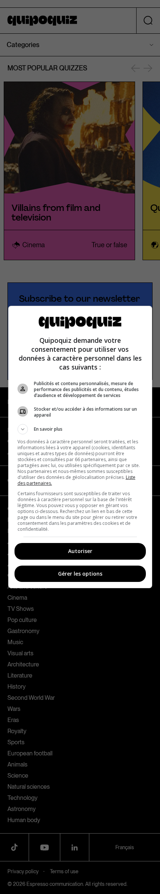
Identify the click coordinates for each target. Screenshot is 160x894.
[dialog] (80, 447)
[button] (80, 429)
